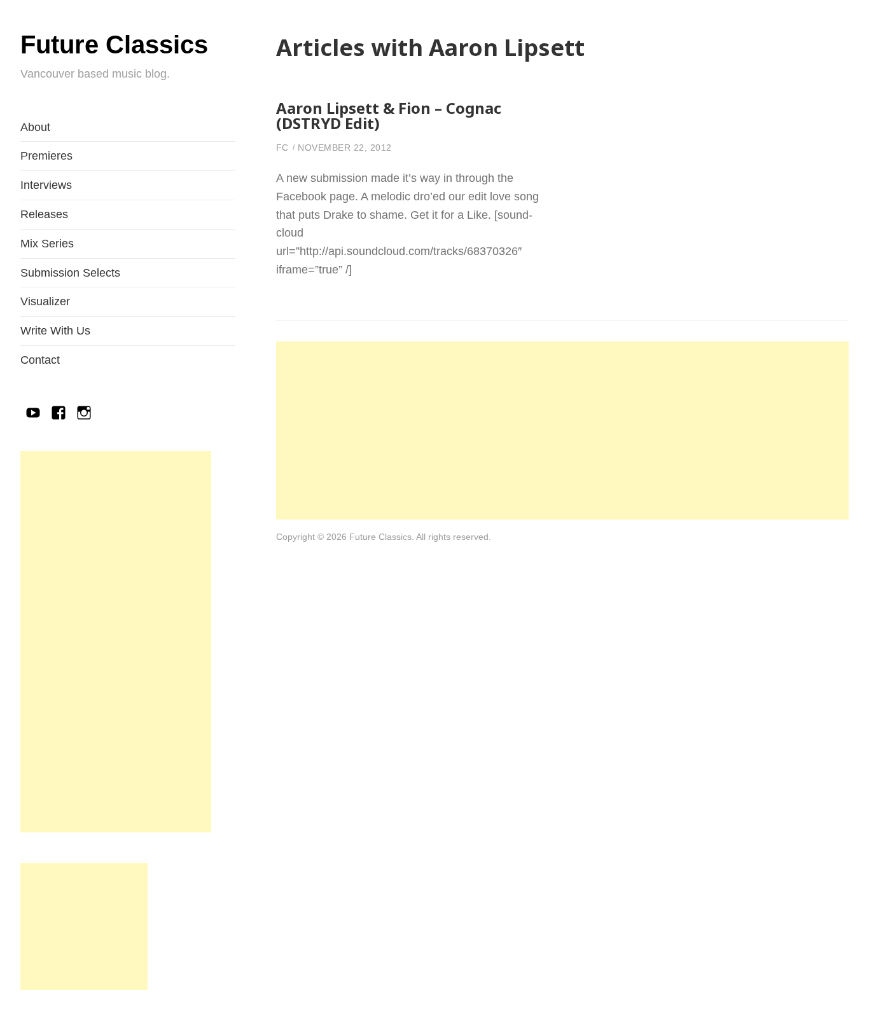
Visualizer (45, 301)
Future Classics (114, 45)
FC (282, 147)
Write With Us (55, 330)
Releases (44, 214)
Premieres (46, 155)
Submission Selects (70, 272)
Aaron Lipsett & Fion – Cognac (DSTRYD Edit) (388, 115)
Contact (40, 360)
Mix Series (47, 243)
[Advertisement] (115, 641)
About (35, 127)
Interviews (46, 185)
